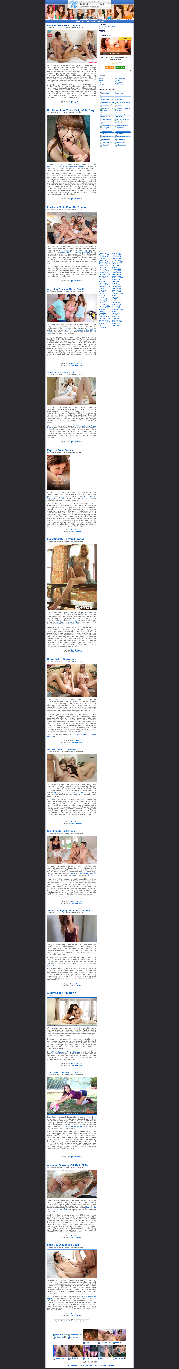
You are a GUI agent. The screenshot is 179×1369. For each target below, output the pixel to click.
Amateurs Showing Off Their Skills (67, 1165)
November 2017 (117, 290)
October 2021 (103, 308)
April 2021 (102, 315)
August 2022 (103, 290)
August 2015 (116, 323)
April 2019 (115, 267)
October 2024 (103, 265)
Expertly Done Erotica (60, 450)
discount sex (98, 1365)
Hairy (100, 82)
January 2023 (103, 285)
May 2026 (102, 253)
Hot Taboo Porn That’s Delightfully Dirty (70, 110)
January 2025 (103, 262)
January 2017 (116, 302)
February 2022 (104, 301)
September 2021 (104, 309)
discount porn (76, 1365)
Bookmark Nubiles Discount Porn (74, 27)
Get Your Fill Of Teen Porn (62, 749)
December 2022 (104, 286)
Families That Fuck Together (64, 25)
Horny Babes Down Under (62, 659)
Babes (76, 740)
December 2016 (117, 304)
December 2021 (104, 304)
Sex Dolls (118, 80)
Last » (86, 1321)
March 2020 (116, 253)
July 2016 (115, 313)
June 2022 (102, 294)
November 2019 (117, 258)
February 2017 (117, 301)
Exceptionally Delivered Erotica (65, 539)
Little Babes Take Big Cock (63, 1244)
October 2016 (116, 308)
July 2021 (102, 311)
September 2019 (117, 262)
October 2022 (103, 288)
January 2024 (103, 272)
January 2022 (103, 302)
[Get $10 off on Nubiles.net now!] (115, 71)
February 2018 (117, 285)
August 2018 (116, 279)
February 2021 (104, 316)
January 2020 (116, 255)
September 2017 (117, 294)
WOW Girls (119, 84)
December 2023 (104, 274)
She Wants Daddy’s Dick (61, 372)
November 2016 (117, 306)
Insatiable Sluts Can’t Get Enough (67, 207)
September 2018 (117, 278)
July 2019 (115, 264)
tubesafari (51, 965)
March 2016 (116, 316)
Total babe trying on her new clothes (68, 910)
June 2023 (102, 279)
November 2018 (117, 274)
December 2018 (117, 272)
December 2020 (104, 318)
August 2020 (103, 323)
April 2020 (102, 327)
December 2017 (117, 288)
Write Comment (76, 103)
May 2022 (102, 295)
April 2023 (102, 281)
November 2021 (104, 306)
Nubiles (101, 84)
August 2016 (116, 311)
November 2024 (104, 264)
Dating (101, 80)
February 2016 (117, 318)
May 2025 (102, 260)
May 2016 (115, 315)
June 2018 (115, 281)
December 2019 (117, 257)
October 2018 (116, 276)
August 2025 (103, 258)
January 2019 (116, 271)
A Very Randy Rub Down (61, 992)
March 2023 (103, 283)
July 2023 (102, 278)
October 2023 (103, 276)
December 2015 (117, 320)
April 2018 (115, 283)
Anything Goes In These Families (66, 289)
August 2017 (116, 295)
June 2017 (115, 297)
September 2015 (117, 322)
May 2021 (102, 313)
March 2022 (103, 299)
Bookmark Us (110, 26)
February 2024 (104, 271)
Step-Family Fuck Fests (61, 831)
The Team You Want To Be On (64, 1072)
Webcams (118, 82)
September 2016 (117, 309)
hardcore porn (87, 1365)
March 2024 (103, 269)
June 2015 (115, 325)
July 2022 (102, 292)
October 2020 (103, 320)
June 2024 (102, 267)
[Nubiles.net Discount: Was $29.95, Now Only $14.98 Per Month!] (89, 22)
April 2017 (115, 299)
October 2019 (116, 260)
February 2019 (117, 269)
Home (101, 26)
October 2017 (116, 292)
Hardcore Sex (109, 1365)
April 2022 (102, 297)
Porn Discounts (76, 101)
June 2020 (102, 325)
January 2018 (116, 286)
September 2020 (104, 322)
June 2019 (115, 265)
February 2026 (104, 255)
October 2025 (103, 257)
